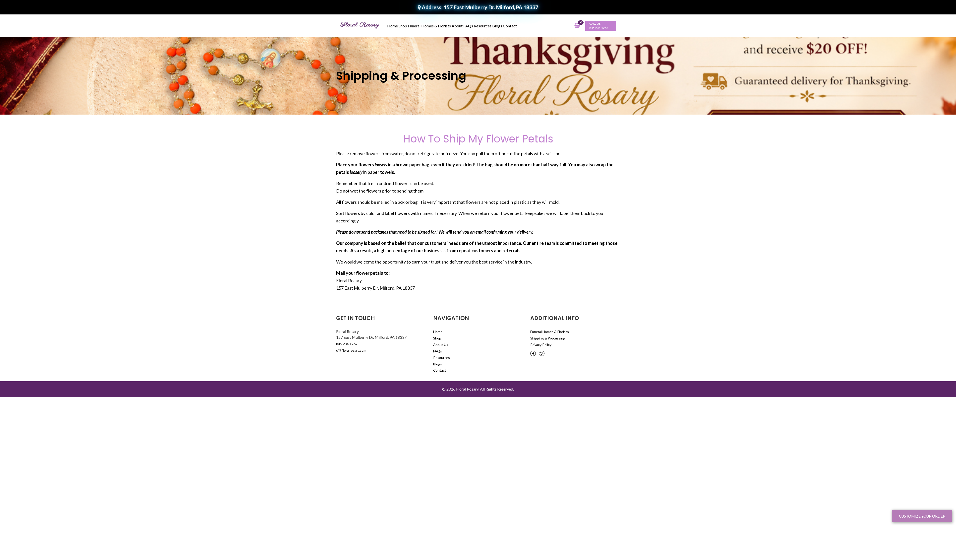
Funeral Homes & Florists (429, 25)
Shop (403, 25)
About (457, 25)
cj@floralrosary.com (351, 350)
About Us (440, 344)
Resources (482, 25)
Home (392, 25)
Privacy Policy (540, 344)
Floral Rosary (467, 389)
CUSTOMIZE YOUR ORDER (922, 516)
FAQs (468, 25)
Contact (510, 25)
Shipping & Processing (547, 338)
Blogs (497, 25)
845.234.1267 (598, 28)
